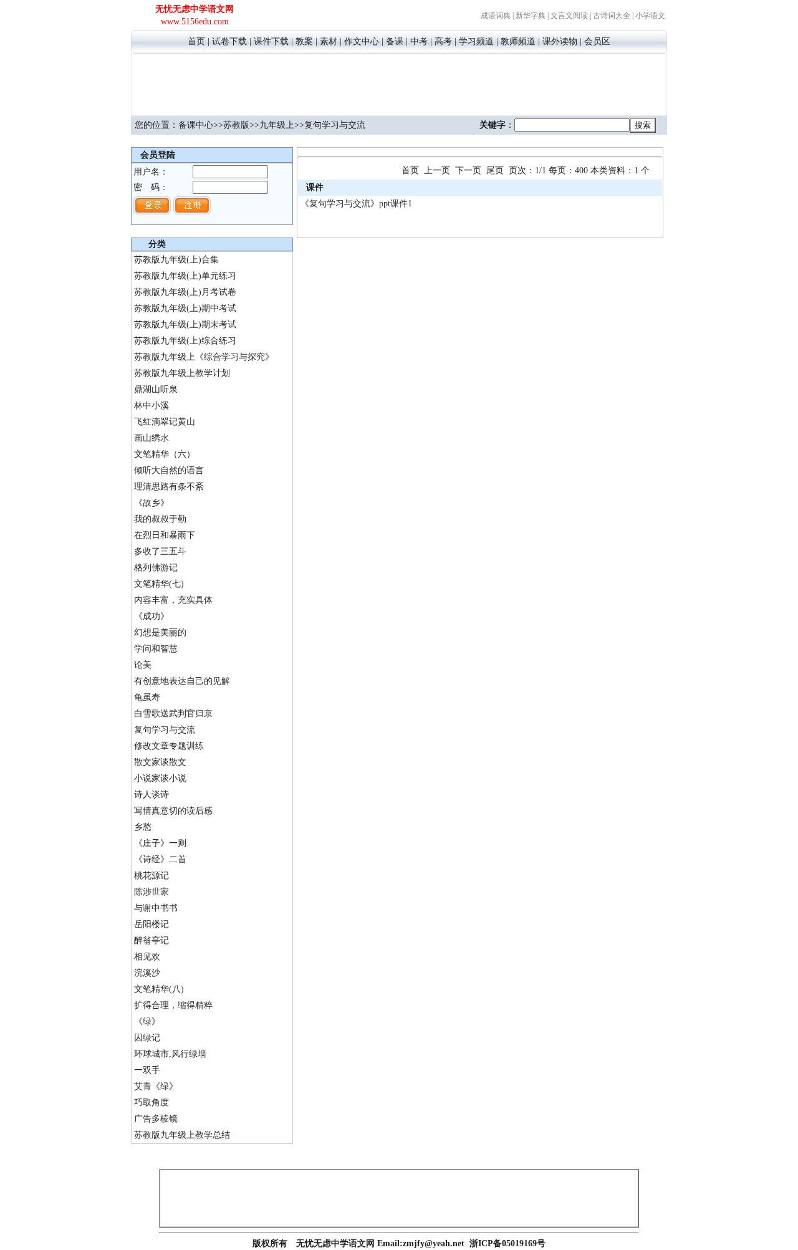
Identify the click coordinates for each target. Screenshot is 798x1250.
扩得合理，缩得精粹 (173, 1005)
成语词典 (496, 15)
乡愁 (142, 827)
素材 (328, 41)
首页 (196, 41)
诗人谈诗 (151, 794)
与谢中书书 (156, 908)
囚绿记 (147, 1037)
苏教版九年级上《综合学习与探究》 (204, 357)
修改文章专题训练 (169, 746)
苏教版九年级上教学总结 (182, 1135)
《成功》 (151, 616)
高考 (443, 41)
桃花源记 (151, 875)
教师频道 (518, 41)
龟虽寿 (147, 697)
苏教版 (236, 125)
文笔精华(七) (159, 584)
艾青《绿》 (156, 1086)
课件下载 (271, 41)
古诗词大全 (611, 15)
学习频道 (476, 41)
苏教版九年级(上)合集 (176, 259)
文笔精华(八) (159, 989)
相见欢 (147, 956)
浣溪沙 (147, 973)
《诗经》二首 (160, 859)
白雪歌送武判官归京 (173, 713)
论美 (142, 665)
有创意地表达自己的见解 (182, 681)
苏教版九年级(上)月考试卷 (185, 292)
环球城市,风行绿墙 (170, 1054)
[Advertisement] (399, 83)
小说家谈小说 (160, 778)
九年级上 (276, 125)
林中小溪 (151, 405)
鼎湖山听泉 (156, 389)
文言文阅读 (569, 15)
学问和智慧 (156, 648)
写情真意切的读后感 (173, 810)
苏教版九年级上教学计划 (182, 373)
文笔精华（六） (164, 454)
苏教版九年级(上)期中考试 (185, 308)
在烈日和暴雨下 (164, 535)
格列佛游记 (156, 567)
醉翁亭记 (151, 940)
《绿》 (147, 1021)
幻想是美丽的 (160, 632)
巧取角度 (151, 1102)
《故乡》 (151, 502)
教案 (304, 41)
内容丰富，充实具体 (173, 600)
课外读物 (559, 41)
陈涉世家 (151, 892)
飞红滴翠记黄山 (164, 421)
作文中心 (361, 41)
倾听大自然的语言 (169, 470)
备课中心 (195, 125)
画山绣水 (151, 438)
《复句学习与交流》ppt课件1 (356, 203)
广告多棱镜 (156, 1118)
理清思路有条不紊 (169, 486)
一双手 (147, 1070)
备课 (394, 41)
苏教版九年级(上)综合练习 (185, 340)
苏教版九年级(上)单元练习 (185, 276)
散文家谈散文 (160, 762)
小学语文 (650, 15)
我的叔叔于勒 (160, 519)
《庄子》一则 (160, 843)
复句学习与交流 (164, 729)
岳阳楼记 (151, 924)
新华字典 (531, 15)
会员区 (597, 41)
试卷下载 (229, 41)
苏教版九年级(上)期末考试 (185, 324)
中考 (419, 41)
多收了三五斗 (160, 551)
